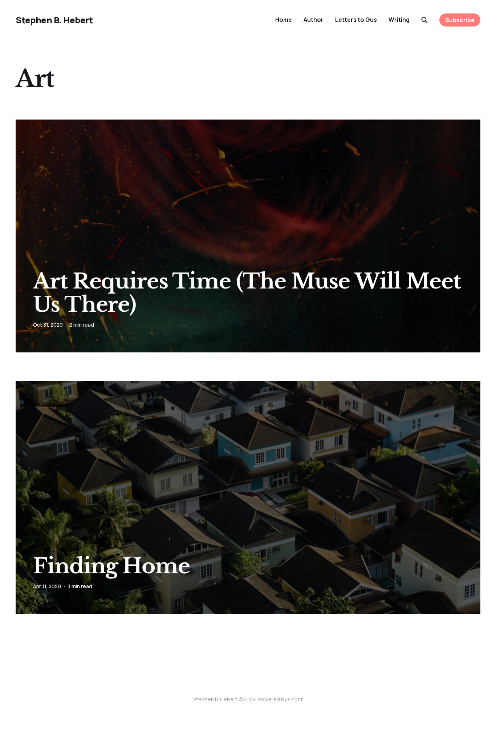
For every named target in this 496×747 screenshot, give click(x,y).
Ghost (295, 699)
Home (283, 20)
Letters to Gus (356, 20)
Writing (399, 20)
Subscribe (460, 20)
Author (314, 20)
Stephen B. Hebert (54, 20)
